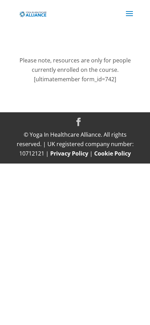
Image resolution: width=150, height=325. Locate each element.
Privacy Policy (69, 153)
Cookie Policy (112, 153)
